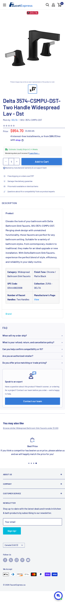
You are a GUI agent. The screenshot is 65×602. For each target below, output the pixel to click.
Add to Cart (42, 161)
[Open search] (47, 4)
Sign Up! (12, 530)
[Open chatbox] (58, 595)
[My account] (53, 4)
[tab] (32, 213)
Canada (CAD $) (11, 545)
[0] (59, 5)
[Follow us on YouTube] (28, 560)
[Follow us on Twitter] (11, 560)
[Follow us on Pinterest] (22, 560)
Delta (14, 120)
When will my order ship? (14, 335)
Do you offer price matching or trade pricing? (24, 362)
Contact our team (32, 401)
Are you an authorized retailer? (17, 356)
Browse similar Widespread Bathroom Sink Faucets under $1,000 (30, 428)
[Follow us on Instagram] (17, 560)
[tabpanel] (32, 263)
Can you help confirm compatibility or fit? (22, 349)
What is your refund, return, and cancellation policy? (28, 342)
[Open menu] (4, 5)
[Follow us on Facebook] (5, 560)
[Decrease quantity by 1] (6, 161)
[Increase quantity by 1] (17, 161)
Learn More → (34, 153)
